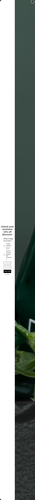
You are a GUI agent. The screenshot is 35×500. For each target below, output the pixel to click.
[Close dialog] (32, 1)
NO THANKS (7, 274)
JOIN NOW (7, 271)
